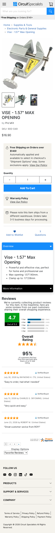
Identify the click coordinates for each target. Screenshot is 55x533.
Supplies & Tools (23, 24)
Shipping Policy (28, 517)
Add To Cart (27, 188)
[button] (4, 4)
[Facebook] (11, 474)
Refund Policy (43, 513)
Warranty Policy (12, 517)
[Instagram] (16, 474)
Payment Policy (44, 517)
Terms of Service (12, 513)
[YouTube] (32, 474)
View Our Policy (38, 165)
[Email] (6, 474)
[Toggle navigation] (4, 4)
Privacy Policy (28, 513)
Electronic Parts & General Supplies (26, 28)
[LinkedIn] (21, 474)
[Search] (50, 11)
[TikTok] (27, 474)
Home (7, 24)
